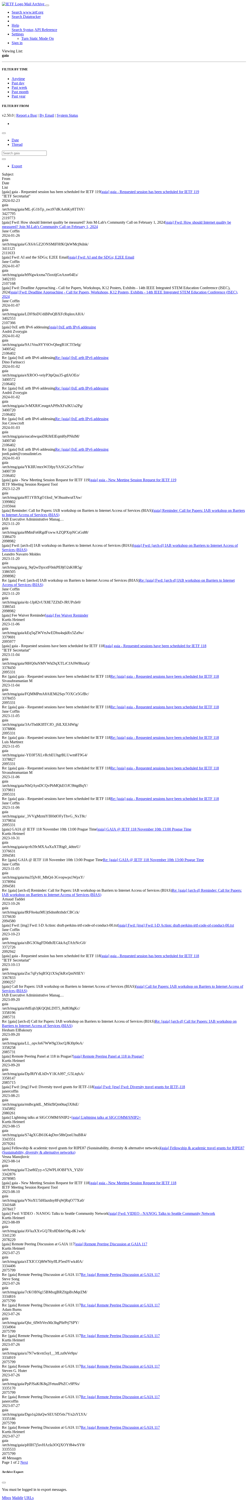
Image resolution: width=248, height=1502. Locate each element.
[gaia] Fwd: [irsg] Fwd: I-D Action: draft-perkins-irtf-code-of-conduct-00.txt (176, 925)
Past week (19, 87)
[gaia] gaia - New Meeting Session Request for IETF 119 (132, 480)
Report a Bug (26, 115)
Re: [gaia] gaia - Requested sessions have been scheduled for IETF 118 (164, 676)
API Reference (45, 30)
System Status (67, 115)
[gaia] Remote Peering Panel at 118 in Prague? (108, 1056)
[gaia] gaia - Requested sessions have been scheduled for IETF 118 (155, 646)
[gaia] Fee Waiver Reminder (66, 615)
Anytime (18, 79)
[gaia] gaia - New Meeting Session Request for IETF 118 (132, 1183)
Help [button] (15, 25)
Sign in (17, 43)
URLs (29, 1498)
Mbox (6, 1498)
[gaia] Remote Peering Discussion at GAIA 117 (111, 1244)
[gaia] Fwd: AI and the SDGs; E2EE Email (101, 257)
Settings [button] (18, 34)
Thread (17, 144)
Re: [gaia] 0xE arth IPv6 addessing (81, 358)
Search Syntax (23, 30)
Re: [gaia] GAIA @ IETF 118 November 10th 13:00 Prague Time (153, 860)
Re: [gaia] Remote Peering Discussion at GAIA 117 (120, 1275)
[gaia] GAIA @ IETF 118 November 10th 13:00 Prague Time (144, 829)
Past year (18, 96)
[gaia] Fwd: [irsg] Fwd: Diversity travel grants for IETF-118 (139, 1087)
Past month (20, 92)
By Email (46, 115)
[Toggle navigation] (47, 5)
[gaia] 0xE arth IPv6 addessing (72, 327)
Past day (18, 83)
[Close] (4, 1482)
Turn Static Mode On (37, 38)
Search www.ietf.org (27, 12)
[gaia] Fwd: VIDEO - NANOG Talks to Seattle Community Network (161, 1213)
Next (24, 1462)
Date (15, 140)
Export (17, 166)
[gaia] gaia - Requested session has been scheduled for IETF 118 (150, 956)
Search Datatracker (26, 17)
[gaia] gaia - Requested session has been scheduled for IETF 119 (150, 192)
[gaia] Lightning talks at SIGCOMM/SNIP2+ (106, 1117)
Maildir (17, 1498)
